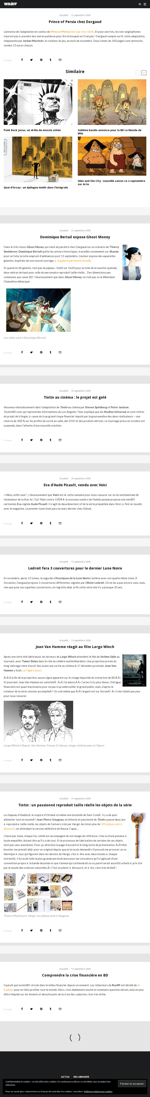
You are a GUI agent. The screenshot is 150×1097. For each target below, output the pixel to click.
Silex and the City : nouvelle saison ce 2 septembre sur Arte (111, 182)
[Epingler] (41, 59)
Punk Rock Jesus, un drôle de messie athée (32, 130)
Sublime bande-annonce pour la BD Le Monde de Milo (109, 132)
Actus (65, 1076)
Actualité (63, 15)
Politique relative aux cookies (98, 1091)
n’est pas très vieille (72, 31)
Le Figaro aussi (32, 670)
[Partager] (22, 59)
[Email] (60, 59)
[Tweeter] (31, 59)
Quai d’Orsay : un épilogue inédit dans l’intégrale (36, 187)
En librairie (81, 1076)
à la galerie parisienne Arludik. (73, 260)
